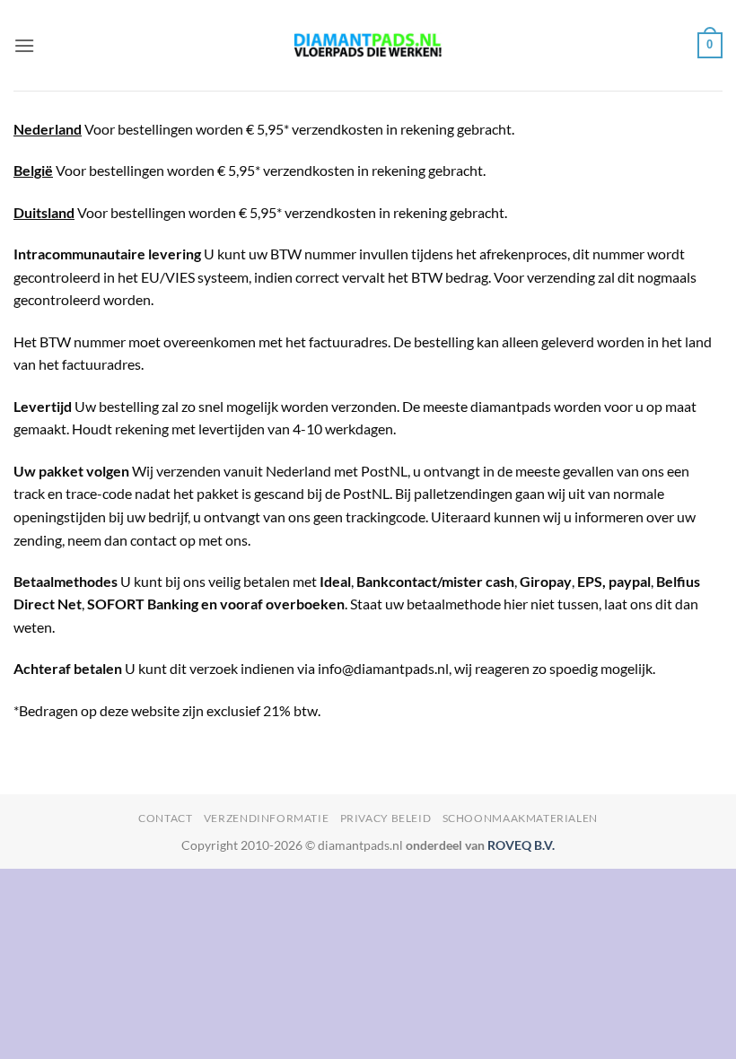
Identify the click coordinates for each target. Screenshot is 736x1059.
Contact (165, 818)
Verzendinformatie (266, 818)
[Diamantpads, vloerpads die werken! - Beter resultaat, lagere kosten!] (368, 45)
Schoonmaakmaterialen (520, 818)
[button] (24, 45)
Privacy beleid (386, 818)
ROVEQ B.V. (521, 845)
